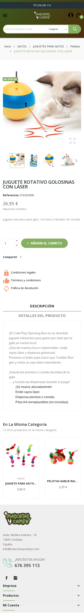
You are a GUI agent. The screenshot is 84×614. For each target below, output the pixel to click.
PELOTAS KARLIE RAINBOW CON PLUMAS (63, 481)
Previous (8, 161)
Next (76, 161)
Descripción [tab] (42, 306)
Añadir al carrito (46, 243)
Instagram (15, 577)
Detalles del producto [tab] (42, 315)
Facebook (6, 577)
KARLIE (21, 478)
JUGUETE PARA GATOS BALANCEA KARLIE (21, 483)
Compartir (20, 257)
